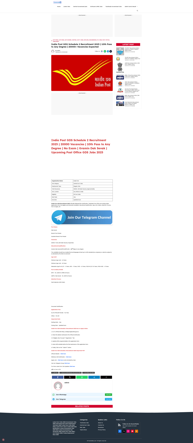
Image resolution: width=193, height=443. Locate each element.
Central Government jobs (80, 6)
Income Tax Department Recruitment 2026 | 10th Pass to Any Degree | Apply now (132, 90)
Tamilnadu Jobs (84, 422)
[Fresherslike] (57, 2)
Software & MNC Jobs (96, 6)
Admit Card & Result (130, 6)
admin (58, 50)
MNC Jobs (82, 427)
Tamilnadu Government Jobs (113, 6)
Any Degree (68, 40)
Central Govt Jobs (77, 40)
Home (58, 6)
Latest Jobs (66, 6)
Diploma (86, 40)
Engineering (93, 40)
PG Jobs (99, 40)
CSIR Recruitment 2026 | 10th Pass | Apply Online (132, 63)
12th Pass (61, 40)
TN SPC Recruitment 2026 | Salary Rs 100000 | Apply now (132, 58)
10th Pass (55, 40)
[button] (137, 11)
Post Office (105, 40)
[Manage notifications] (3, 439)
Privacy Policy (101, 429)
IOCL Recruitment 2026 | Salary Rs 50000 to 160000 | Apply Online (132, 83)
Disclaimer (101, 427)
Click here (63, 353)
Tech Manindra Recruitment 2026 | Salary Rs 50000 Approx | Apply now (132, 103)
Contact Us (101, 425)
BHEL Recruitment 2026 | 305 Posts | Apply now (132, 96)
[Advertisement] (82, 26)
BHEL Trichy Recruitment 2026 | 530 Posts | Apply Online (132, 76)
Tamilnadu (56, 41)
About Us (100, 422)
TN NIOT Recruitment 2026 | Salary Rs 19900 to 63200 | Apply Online (132, 49)
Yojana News (83, 429)
